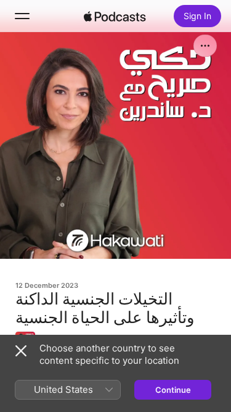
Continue (173, 390)
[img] (115, 16)
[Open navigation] (22, 16)
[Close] (20, 350)
